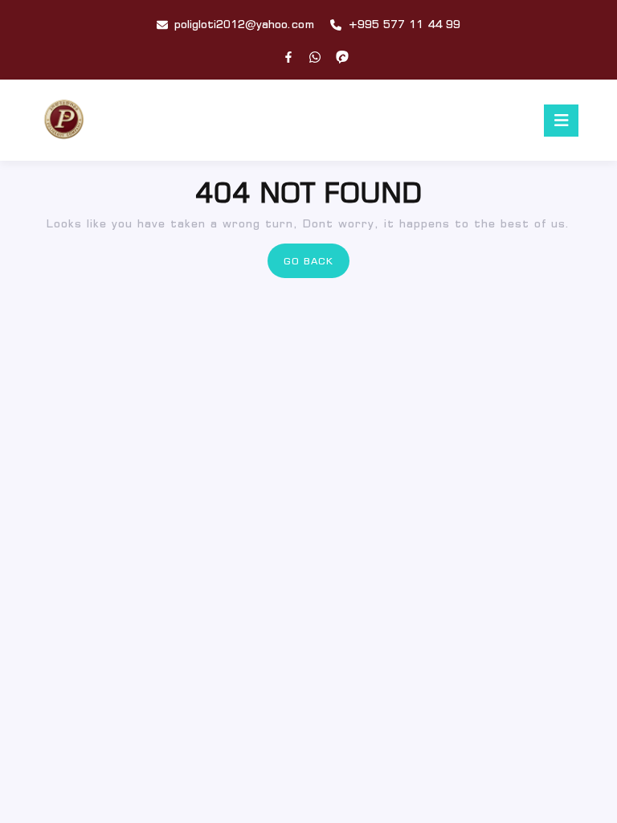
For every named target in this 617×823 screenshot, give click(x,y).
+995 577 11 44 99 (404, 24)
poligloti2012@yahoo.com (244, 24)
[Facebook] (288, 57)
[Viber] (342, 57)
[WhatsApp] (314, 57)
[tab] (561, 120)
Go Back (316, 265)
